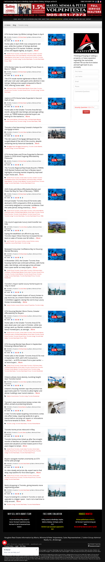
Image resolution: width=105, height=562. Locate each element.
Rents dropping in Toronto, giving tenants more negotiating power (24, 486)
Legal (16, 546)
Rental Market (22, 407)
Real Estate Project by (94, 544)
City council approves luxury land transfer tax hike (23, 223)
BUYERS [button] (71, 19)
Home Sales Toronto (18, 57)
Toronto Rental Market (33, 423)
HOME (15, 19)
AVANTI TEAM (52, 19)
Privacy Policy (8, 546)
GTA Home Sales (31, 55)
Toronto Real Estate (26, 59)
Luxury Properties (29, 305)
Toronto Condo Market (35, 146)
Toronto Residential (37, 371)
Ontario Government (13, 396)
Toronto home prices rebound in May (20, 429)
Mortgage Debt (11, 146)
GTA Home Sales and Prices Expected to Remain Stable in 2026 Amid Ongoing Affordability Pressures (24, 156)
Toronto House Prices (24, 90)
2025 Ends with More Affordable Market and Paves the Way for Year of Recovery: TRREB (23, 190)
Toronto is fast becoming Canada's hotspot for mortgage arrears (23, 128)
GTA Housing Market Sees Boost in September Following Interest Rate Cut (23, 345)
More (36, 50)
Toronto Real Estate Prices (27, 183)
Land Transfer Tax (12, 241)
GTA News (7, 272)
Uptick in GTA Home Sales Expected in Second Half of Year (23, 99)
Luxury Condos (21, 241)
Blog (14, 25)
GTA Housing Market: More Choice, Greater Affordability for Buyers (22, 312)
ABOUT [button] (20, 19)
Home (8, 25)
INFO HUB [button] (82, 19)
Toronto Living (16, 59)
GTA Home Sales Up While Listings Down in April (24, 34)
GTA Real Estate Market (23, 88)
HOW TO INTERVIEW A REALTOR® (32, 19)
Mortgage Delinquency (22, 146)
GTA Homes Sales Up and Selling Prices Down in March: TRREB (24, 68)
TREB (10, 61)
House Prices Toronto (31, 57)
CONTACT (88, 19)
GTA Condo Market (20, 55)
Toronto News (22, 132)
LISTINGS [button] (65, 19)
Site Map (23, 546)
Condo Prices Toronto (13, 53)
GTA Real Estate (22, 37)
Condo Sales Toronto (26, 53)
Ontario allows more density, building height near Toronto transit (23, 378)
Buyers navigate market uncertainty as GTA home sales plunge (22, 460)
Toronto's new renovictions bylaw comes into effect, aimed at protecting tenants (23, 403)
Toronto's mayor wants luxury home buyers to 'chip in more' (23, 285)
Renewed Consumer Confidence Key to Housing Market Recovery (23, 250)
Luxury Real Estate (16, 243)
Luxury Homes (30, 241)
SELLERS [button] (76, 19)
